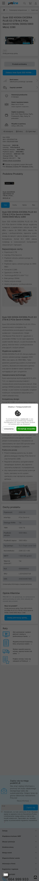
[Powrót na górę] (35, 877)
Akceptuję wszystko (26, 429)
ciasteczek (24, 419)
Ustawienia (9, 429)
